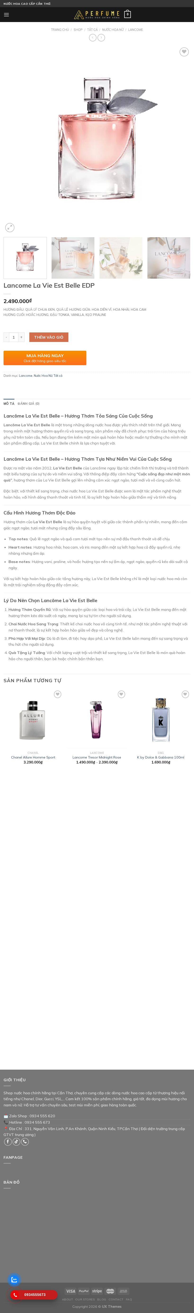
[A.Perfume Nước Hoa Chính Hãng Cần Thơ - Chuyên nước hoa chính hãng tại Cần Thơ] (97, 15)
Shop (78, 30)
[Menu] (6, 14)
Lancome (135, 30)
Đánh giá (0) (29, 403)
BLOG (101, 1299)
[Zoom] (9, 227)
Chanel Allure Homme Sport (33, 757)
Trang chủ (60, 30)
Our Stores (85, 1299)
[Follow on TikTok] (16, 1142)
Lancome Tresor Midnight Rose (97, 757)
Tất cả (92, 30)
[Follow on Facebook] (8, 1142)
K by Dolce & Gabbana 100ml (160, 757)
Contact (116, 1299)
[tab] (9, 403)
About (67, 1299)
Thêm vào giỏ (49, 337)
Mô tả (9, 403)
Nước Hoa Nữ (112, 30)
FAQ (129, 1299)
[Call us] (25, 1142)
